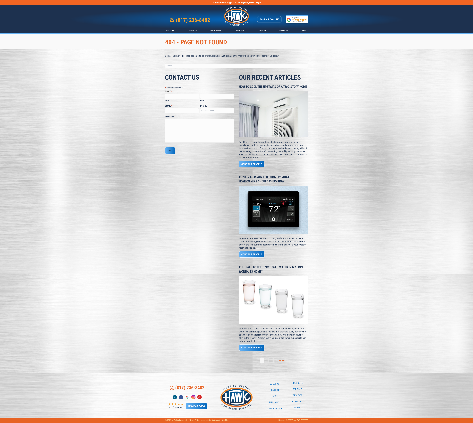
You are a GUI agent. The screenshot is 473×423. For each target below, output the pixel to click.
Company (262, 30)
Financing (283, 30)
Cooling (274, 384)
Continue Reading (252, 164)
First (167, 101)
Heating (274, 390)
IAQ (274, 396)
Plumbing (274, 402)
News (304, 30)
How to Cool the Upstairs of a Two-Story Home (273, 87)
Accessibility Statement (210, 420)
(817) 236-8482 (193, 20)
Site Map (225, 420)
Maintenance (216, 30)
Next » (282, 360)
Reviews (297, 395)
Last (202, 101)
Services (170, 30)
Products (192, 30)
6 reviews (177, 407)
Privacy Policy (194, 420)
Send (170, 150)
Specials (240, 30)
